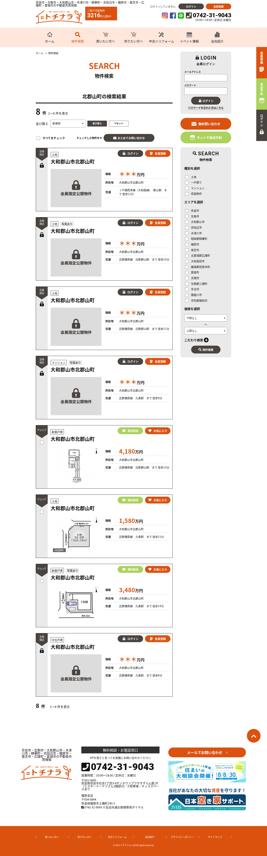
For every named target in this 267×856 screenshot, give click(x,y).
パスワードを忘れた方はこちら (206, 107)
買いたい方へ (52, 837)
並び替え (97, 123)
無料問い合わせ (209, 123)
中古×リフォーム (117, 837)
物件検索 (207, 350)
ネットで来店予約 (209, 137)
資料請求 (132, 431)
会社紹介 (149, 837)
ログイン (191, 6)
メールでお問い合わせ (204, 752)
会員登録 (218, 6)
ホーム (39, 53)
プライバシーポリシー (182, 837)
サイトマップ (215, 837)
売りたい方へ (85, 837)
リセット (118, 123)
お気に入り (160, 431)
